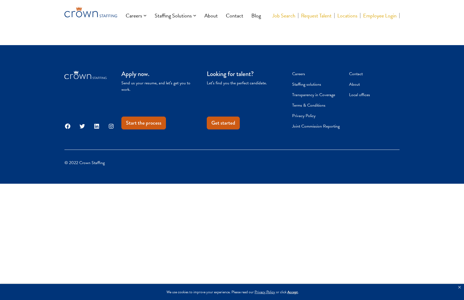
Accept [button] (292, 292)
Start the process (143, 123)
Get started (223, 123)
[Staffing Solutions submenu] (194, 15)
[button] (459, 287)
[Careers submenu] (145, 15)
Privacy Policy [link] (265, 292)
